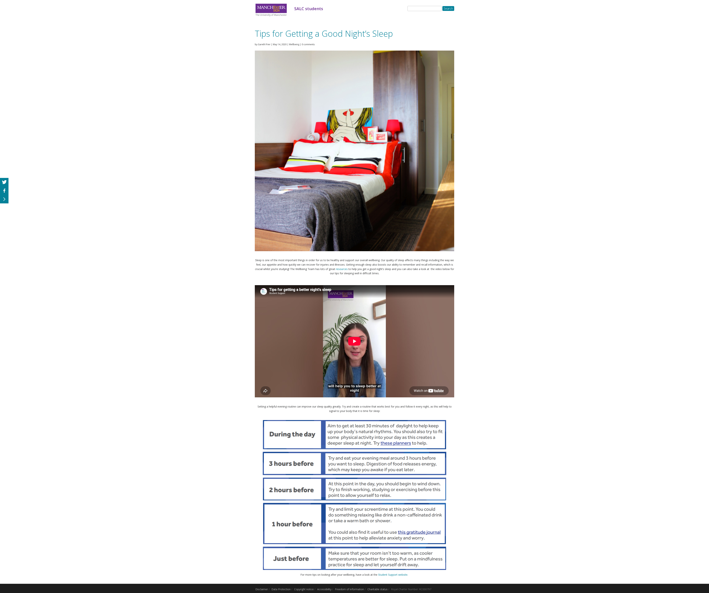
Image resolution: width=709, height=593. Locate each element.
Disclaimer (261, 589)
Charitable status (377, 589)
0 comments (308, 44)
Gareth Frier (264, 44)
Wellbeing (294, 44)
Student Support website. (393, 574)
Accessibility (324, 589)
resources (342, 269)
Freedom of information (349, 589)
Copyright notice (304, 589)
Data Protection (281, 589)
